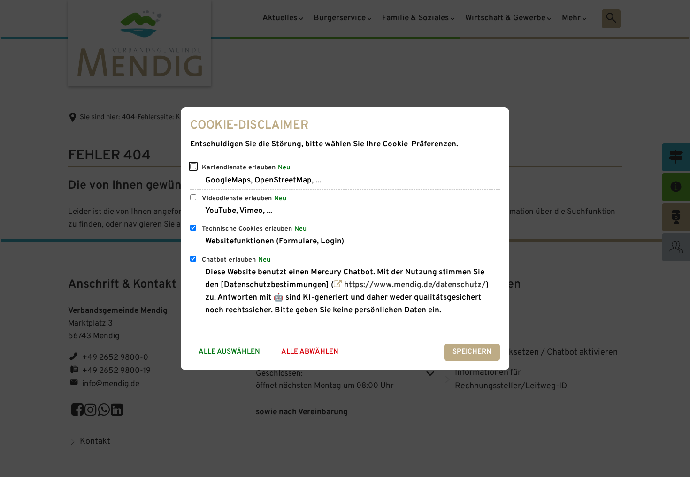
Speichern (471, 352)
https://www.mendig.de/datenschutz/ (414, 285)
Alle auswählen (229, 352)
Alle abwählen (309, 352)
